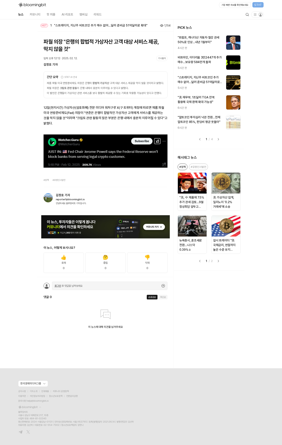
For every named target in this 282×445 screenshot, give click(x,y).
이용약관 (22, 396)
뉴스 (21, 14)
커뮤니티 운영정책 (61, 391)
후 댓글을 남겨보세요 (68, 285)
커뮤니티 (35, 14)
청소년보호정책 (55, 396)
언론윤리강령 (72, 396)
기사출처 (162, 58)
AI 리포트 (67, 14)
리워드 (98, 14)
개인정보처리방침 (37, 396)
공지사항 (22, 391)
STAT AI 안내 (70, 77)
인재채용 (45, 391)
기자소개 (33, 391)
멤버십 (83, 14)
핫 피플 (51, 14)
